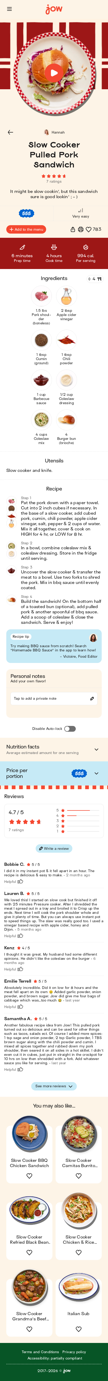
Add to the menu (29, 229)
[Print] (80, 229)
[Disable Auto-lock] (70, 729)
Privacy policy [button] (74, 1352)
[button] (9, 9)
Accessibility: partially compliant (55, 1358)
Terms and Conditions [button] (40, 1352)
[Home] (54, 9)
